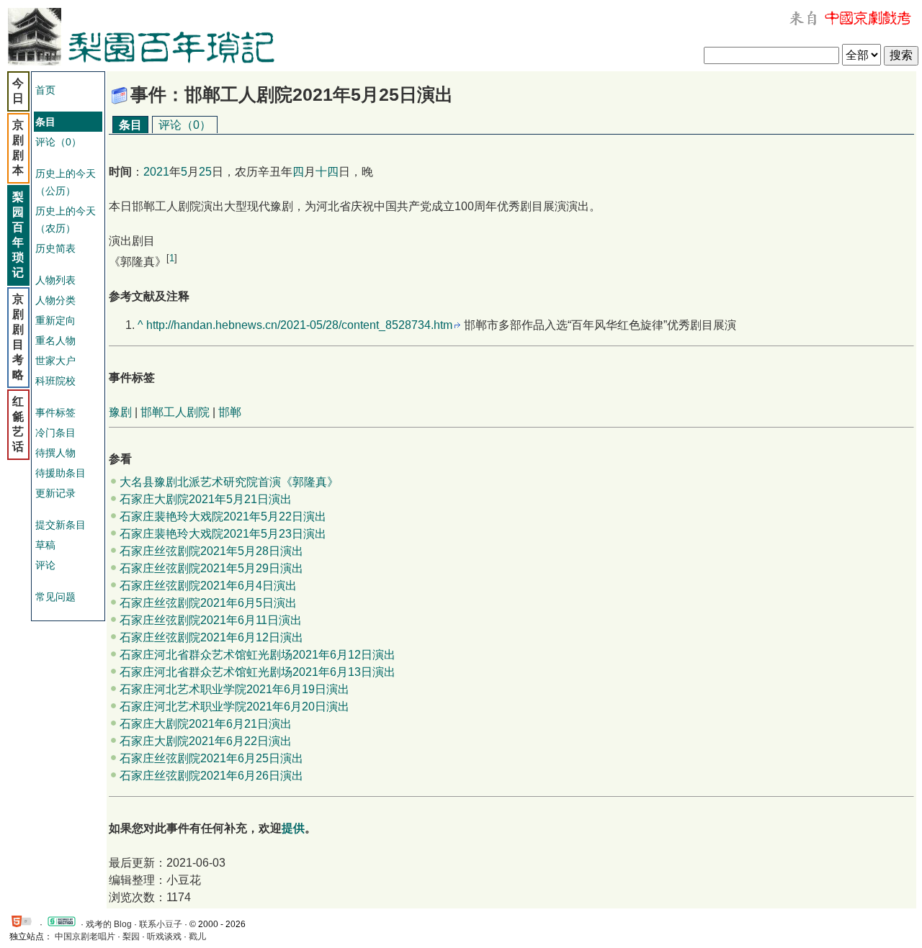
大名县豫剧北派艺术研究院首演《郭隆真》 (229, 482)
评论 (45, 565)
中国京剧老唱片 (85, 936)
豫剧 (120, 412)
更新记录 (55, 493)
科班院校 (55, 381)
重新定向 (55, 320)
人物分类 (55, 300)
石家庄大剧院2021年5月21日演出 (206, 499)
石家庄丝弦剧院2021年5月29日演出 (211, 568)
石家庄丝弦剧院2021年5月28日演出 (211, 551)
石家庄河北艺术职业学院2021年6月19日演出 (234, 689)
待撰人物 (55, 453)
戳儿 (197, 936)
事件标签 (55, 412)
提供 (293, 828)
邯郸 (229, 412)
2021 (156, 172)
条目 (130, 125)
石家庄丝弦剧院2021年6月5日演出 (208, 603)
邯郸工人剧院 (175, 412)
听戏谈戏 (164, 936)
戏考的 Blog (109, 924)
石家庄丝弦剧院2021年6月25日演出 (211, 758)
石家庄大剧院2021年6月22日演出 (206, 741)
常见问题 (55, 596)
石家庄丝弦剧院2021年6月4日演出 (208, 585)
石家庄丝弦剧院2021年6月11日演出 (211, 620)
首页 (45, 90)
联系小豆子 (160, 924)
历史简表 (55, 248)
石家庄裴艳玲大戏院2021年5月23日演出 (223, 534)
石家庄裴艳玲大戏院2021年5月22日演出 (223, 516)
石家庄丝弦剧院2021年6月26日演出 (211, 775)
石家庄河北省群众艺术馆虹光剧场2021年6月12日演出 (257, 655)
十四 (327, 172)
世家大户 (55, 360)
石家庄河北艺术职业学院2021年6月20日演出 (234, 706)
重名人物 (55, 340)
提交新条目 (60, 525)
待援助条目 (60, 473)
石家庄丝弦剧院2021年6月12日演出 (211, 637)
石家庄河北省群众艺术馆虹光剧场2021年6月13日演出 (257, 672)
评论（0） (58, 142)
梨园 (131, 936)
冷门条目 (55, 432)
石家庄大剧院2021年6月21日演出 (206, 724)
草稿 (45, 545)
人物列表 (55, 280)
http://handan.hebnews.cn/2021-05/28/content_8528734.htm (299, 325)
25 (205, 172)
